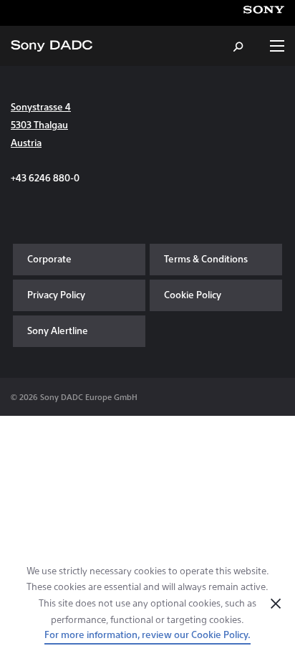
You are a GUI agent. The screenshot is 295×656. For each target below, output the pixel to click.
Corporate (49, 258)
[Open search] (239, 46)
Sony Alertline (57, 330)
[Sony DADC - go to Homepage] (51, 46)
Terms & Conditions (206, 258)
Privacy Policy (56, 294)
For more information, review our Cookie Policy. (147, 634)
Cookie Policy (192, 294)
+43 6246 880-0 (45, 177)
